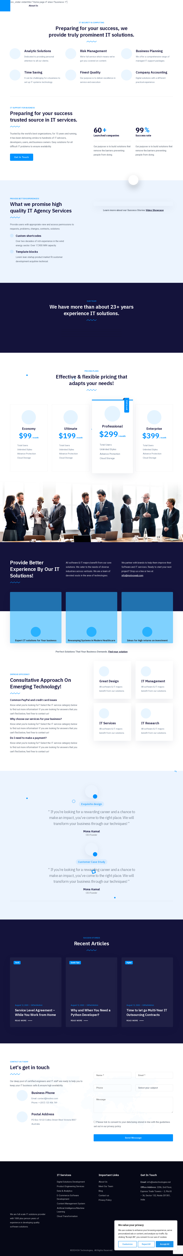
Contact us (73, 17)
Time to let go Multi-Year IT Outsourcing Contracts (147, 1012)
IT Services (48, 5)
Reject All (146, 1244)
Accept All (164, 1244)
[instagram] (155, 6)
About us (33, 5)
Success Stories (82, 5)
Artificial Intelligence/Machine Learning (70, 1210)
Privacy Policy (105, 1200)
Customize (127, 1244)
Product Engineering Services (70, 1186)
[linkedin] (150, 6)
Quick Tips (75, 963)
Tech (17, 963)
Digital (129, 963)
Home (21, 5)
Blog (116, 5)
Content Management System (71, 1203)
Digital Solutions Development (71, 1182)
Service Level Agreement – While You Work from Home (35, 1012)
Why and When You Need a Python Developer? (91, 1012)
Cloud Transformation (67, 1216)
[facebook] (140, 6)
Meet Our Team (106, 1186)
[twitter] (145, 6)
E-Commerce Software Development (68, 1197)
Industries (64, 5)
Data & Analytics (64, 1191)
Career (126, 5)
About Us (103, 1182)
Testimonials (102, 5)
